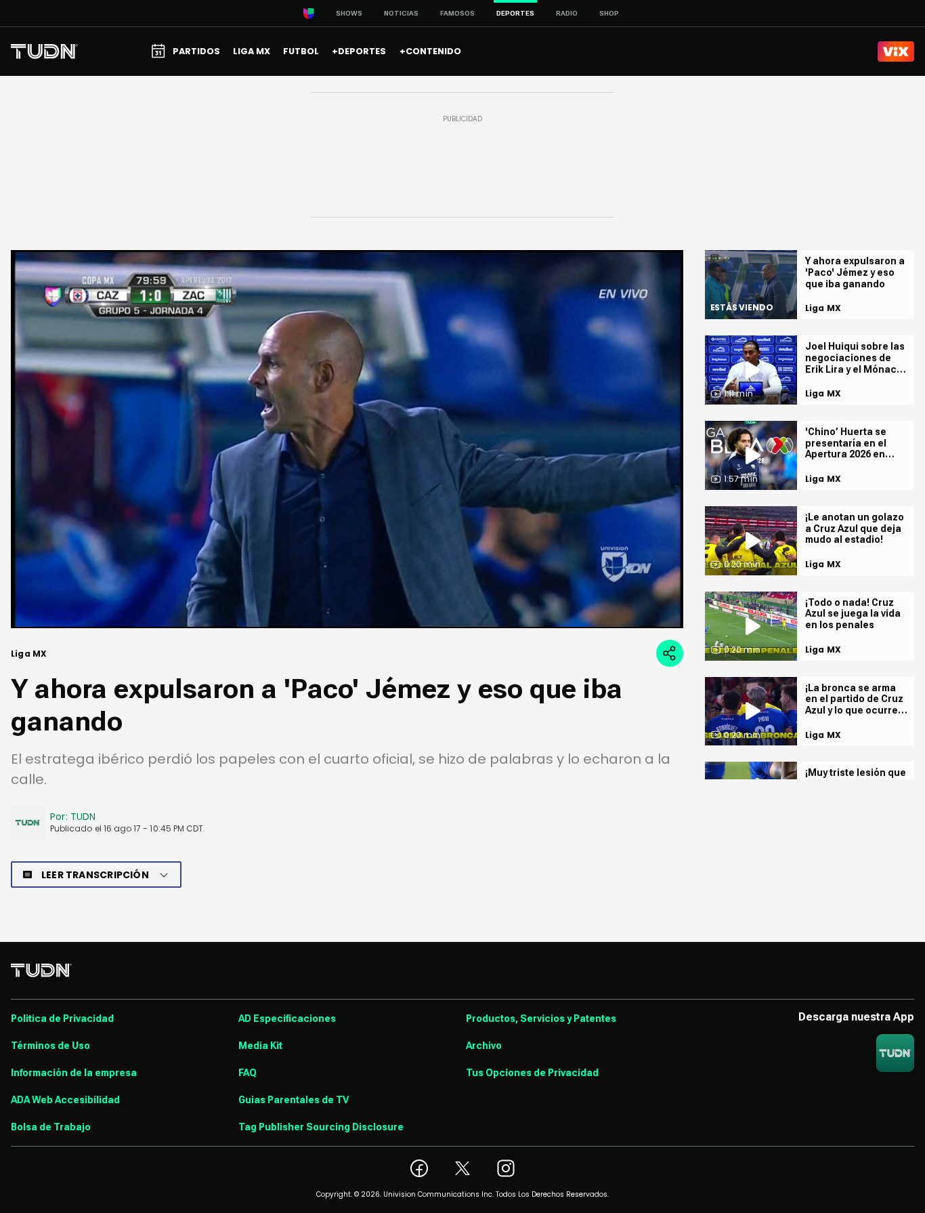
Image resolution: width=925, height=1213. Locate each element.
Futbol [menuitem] (301, 51)
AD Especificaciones (287, 1018)
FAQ (247, 1072)
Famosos (457, 13)
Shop (609, 13)
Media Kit (260, 1045)
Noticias (401, 13)
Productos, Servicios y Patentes (541, 1018)
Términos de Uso (50, 1045)
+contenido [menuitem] (430, 51)
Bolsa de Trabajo (51, 1127)
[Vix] (896, 51)
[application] (347, 439)
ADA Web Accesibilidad (65, 1099)
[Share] (669, 653)
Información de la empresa (74, 1072)
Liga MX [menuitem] (251, 51)
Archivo (484, 1045)
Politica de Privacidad (62, 1018)
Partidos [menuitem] (196, 51)
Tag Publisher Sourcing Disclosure (321, 1127)
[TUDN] (44, 51)
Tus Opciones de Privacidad (532, 1072)
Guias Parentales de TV (293, 1099)
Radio (567, 13)
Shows (349, 13)
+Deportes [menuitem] (359, 51)
